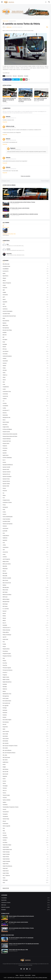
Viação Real (25, 868)
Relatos (25, 691)
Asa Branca (25, 308)
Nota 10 (25, 622)
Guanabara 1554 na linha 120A (9, 233)
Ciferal (25, 377)
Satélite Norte (25, 762)
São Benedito (25, 740)
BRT (25, 337)
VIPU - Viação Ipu (25, 875)
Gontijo (25, 511)
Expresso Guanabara (25, 476)
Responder (5, 122)
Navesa (25, 613)
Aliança (25, 280)
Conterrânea (25, 393)
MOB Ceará (25, 596)
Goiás (25, 509)
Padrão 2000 (25, 639)
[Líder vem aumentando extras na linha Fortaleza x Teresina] (6, 204)
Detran (25, 419)
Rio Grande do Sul (25, 703)
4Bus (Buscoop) (25, 264)
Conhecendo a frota (25, 391)
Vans (25, 828)
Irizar (25, 533)
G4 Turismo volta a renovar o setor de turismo (19, 208)
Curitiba (25, 408)
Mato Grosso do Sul (25, 582)
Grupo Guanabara (25, 519)
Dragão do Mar (25, 426)
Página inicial (5, 20)
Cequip (25, 367)
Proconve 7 (25, 672)
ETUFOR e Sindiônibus (25, 457)
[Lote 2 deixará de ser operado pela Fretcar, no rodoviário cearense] (6, 216)
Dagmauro (12, 148)
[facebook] (21, 969)
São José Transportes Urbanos (25, 752)
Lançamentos (25, 547)
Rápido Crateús (25, 677)
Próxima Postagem (45, 180)
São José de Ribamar (25, 750)
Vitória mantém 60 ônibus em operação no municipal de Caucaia (9, 100)
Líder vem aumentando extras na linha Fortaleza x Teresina (22, 202)
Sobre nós (22, 975)
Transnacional (25, 811)
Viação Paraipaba (25, 861)
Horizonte (25, 526)
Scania (25, 764)
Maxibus (25, 585)
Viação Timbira (25, 873)
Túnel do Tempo (25, 818)
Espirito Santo (25, 455)
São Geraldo (25, 748)
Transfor (25, 809)
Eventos (25, 462)
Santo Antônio (25, 738)
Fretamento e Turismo (25, 502)
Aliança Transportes (25, 282)
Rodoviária (25, 710)
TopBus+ (25, 802)
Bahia (25, 318)
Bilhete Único (25, 325)
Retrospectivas (25, 696)
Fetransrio (25, 490)
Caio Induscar (25, 351)
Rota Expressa (25, 722)
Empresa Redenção (25, 438)
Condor (25, 389)
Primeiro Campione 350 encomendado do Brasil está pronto (21, 916)
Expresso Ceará (25, 469)
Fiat (25, 493)
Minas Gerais (25, 589)
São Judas (25, 755)
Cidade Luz (25, 374)
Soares (25, 778)
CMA (25, 382)
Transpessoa (25, 816)
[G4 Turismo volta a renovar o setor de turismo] (6, 210)
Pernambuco (25, 651)
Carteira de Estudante (25, 356)
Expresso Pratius (25, 478)
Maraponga (25, 568)
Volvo (25, 882)
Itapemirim (25, 540)
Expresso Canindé (25, 467)
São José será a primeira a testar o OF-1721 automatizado (21, 937)
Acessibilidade (25, 268)
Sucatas (25, 781)
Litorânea (25, 556)
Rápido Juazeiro (25, 679)
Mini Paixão (25, 592)
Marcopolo (25, 573)
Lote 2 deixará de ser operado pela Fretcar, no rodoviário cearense (24, 214)
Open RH (25, 637)
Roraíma (25, 717)
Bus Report (25, 339)
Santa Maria (25, 736)
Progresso (25, 674)
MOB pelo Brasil (25, 601)
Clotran (25, 379)
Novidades (25, 625)
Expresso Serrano (25, 481)
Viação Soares (25, 870)
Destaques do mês (25, 417)
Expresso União (25, 485)
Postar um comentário (25, 176)
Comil (25, 384)
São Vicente (25, 759)
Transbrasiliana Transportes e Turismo (25, 807)
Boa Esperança (25, 327)
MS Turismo (25, 606)
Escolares (25, 450)
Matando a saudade (25, 578)
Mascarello (25, 575)
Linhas (25, 554)
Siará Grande (25, 774)
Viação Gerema (25, 856)
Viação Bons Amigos (25, 844)
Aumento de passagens (25, 311)
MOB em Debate (25, 599)
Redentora (25, 688)
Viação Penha (25, 863)
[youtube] (27, 969)
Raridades (25, 684)
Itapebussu (25, 537)
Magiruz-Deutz (25, 561)
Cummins (25, 403)
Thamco (25, 792)
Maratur (25, 570)
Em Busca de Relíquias (25, 429)
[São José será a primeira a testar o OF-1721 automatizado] (4, 939)
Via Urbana (25, 842)
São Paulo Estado (25, 757)
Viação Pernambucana (25, 866)
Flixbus (25, 495)
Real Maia (25, 686)
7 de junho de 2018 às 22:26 (15, 149)
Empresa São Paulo (25, 441)
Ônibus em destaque (25, 634)
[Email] (26, 79)
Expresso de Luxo (25, 474)
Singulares (25, 776)
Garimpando (25, 507)
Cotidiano (25, 398)
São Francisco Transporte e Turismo (25, 745)
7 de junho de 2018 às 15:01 (11, 127)
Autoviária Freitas (25, 313)
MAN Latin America (25, 563)
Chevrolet (25, 370)
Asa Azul (25, 306)
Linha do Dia (25, 552)
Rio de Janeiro (25, 698)
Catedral (25, 358)
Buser (25, 341)
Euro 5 (25, 460)
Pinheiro (25, 660)
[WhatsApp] (21, 79)
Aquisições (25, 301)
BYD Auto (25, 349)
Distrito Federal (25, 422)
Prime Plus (25, 665)
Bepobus (25, 323)
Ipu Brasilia (25, 530)
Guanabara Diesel (25, 521)
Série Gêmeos (25, 769)
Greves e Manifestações (25, 516)
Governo (25, 514)
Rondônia (25, 714)
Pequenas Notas (25, 648)
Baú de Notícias (25, 320)
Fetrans (25, 488)
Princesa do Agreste (25, 667)
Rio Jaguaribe (25, 705)
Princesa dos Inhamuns (25, 670)
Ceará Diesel (25, 360)
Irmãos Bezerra (25, 535)
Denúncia (25, 412)
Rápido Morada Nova (25, 681)
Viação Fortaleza (25, 854)
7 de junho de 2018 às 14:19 (11, 117)
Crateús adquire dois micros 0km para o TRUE (18, 949)
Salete (25, 729)
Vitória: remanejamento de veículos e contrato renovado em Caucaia (24, 100)
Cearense (25, 363)
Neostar (25, 618)
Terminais (25, 788)
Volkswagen (25, 880)
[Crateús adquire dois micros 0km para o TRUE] (4, 951)
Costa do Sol (25, 396)
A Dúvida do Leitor (25, 266)
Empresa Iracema (25, 431)
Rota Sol (25, 724)
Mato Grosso (25, 580)
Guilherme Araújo (10, 126)
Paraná (25, 646)
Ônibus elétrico (25, 632)
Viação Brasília (25, 847)
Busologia (25, 344)
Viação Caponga (25, 851)
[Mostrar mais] (29, 79)
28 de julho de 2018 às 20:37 (11, 168)
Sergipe (25, 766)
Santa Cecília (25, 733)
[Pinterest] (24, 79)
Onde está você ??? (25, 627)
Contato (33, 975)
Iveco (25, 542)
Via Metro (25, 840)
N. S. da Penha (25, 608)
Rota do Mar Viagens (25, 719)
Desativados (25, 415)
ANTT (25, 297)
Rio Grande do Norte (25, 700)
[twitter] (24, 969)
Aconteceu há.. (25, 271)
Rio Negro (25, 707)
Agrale (25, 273)
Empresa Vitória (12, 20)
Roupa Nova (25, 726)
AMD (25, 290)
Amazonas (25, 287)
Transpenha (25, 814)
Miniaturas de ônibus (25, 594)
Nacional (25, 611)
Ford (25, 497)
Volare (25, 877)
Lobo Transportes (25, 559)
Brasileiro (25, 332)
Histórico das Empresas (25, 523)
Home (17, 975)
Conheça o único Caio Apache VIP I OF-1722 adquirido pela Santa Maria (24, 943)
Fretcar (25, 504)
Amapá (25, 285)
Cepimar (25, 365)
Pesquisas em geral (25, 653)
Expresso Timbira (25, 483)
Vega (25, 830)
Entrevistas (25, 448)
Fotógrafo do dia (25, 500)
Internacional (25, 528)
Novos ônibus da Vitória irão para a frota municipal (40, 99)
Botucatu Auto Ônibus (25, 330)
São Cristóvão (25, 743)
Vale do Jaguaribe (25, 825)
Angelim (25, 292)
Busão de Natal (6, 227)
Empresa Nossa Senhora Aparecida (25, 434)
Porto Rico (25, 663)
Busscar (25, 346)
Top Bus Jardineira (25, 799)
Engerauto (25, 445)
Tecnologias (25, 785)
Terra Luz (25, 790)
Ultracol (25, 821)
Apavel (25, 299)
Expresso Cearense (25, 471)
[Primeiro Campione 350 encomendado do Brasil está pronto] (4, 918)
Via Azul (25, 833)
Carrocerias (25, 353)
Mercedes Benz (25, 587)
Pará (25, 641)
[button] (2, 2)
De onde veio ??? (25, 410)
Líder (25, 549)
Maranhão (25, 566)
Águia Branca (25, 275)
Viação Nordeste (25, 858)
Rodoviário (25, 712)
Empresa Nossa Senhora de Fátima (25, 436)
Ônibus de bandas (25, 630)
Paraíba (25, 644)
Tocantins (25, 797)
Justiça (25, 544)
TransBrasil (25, 804)
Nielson (25, 620)
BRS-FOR (25, 334)
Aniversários (25, 294)
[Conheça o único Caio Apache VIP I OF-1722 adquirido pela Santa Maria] (4, 945)
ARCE (25, 304)
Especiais (25, 452)
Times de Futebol (25, 795)
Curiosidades (25, 405)
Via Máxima (25, 837)
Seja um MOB (28, 975)
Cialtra (25, 372)
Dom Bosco (25, 424)
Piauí (25, 658)
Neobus (25, 615)
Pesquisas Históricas (25, 655)
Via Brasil (25, 835)
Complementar (25, 386)
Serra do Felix (25, 771)
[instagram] (30, 969)
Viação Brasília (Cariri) (25, 849)
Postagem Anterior (6, 180)
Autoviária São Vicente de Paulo (25, 316)
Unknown (8, 116)
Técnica (25, 783)
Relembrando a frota (25, 693)
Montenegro (25, 604)
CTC (25, 400)
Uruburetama (25, 823)
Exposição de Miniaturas (25, 464)
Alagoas (25, 278)
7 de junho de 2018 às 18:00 (11, 140)
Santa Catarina (25, 731)
